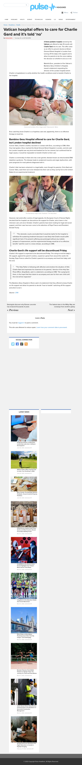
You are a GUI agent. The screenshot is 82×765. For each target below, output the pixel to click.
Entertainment (70, 19)
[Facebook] (17, 344)
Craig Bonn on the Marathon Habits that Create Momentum (26, 600)
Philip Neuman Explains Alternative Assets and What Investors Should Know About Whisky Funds (26, 530)
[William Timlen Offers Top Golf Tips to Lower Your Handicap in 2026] (24, 460)
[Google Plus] (21, 344)
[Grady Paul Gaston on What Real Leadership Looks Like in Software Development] (24, 428)
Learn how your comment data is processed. (51, 327)
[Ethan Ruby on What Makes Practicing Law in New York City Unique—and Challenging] (24, 620)
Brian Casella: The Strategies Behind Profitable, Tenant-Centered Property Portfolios (27, 494)
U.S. (55, 19)
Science (29, 19)
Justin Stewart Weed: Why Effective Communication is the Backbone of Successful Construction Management (26, 708)
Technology (39, 19)
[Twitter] (12, 344)
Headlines (14, 19)
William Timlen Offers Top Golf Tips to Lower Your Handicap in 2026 (26, 470)
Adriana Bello (8, 38)
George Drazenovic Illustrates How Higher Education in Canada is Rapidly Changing (26, 745)
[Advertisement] (26, 55)
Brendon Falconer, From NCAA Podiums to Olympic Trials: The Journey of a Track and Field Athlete (27, 671)
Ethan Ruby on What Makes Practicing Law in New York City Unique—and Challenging (25, 636)
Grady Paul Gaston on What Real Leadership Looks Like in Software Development (26, 444)
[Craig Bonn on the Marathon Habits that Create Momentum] (24, 586)
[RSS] (26, 344)
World (61, 19)
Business (48, 19)
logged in (21, 323)
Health (22, 19)
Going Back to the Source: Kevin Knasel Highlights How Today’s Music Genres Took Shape (26, 565)
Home (6, 19)
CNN (16, 293)
